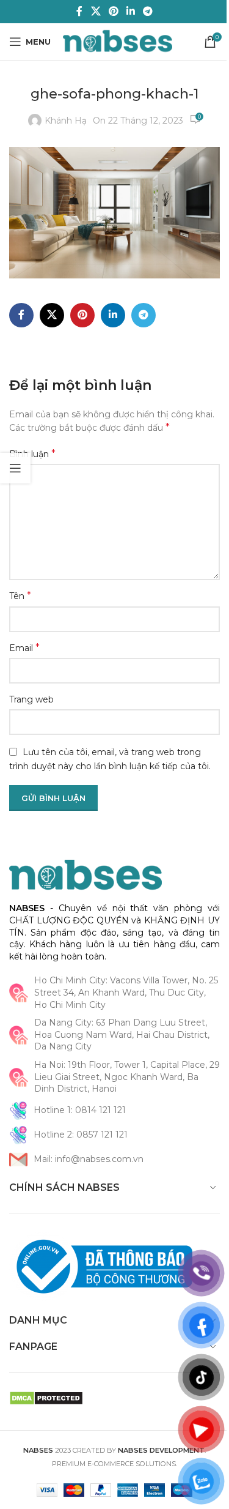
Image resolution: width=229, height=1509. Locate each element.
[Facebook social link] (79, 11)
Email (24, 648)
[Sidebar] (15, 468)
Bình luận (32, 454)
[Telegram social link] (148, 11)
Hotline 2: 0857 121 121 (81, 1134)
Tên (20, 596)
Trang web (31, 699)
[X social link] (95, 11)
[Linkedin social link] (131, 11)
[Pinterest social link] (113, 11)
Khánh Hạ (66, 120)
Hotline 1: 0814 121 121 (80, 1110)
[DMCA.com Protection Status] (46, 1397)
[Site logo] (117, 41)
